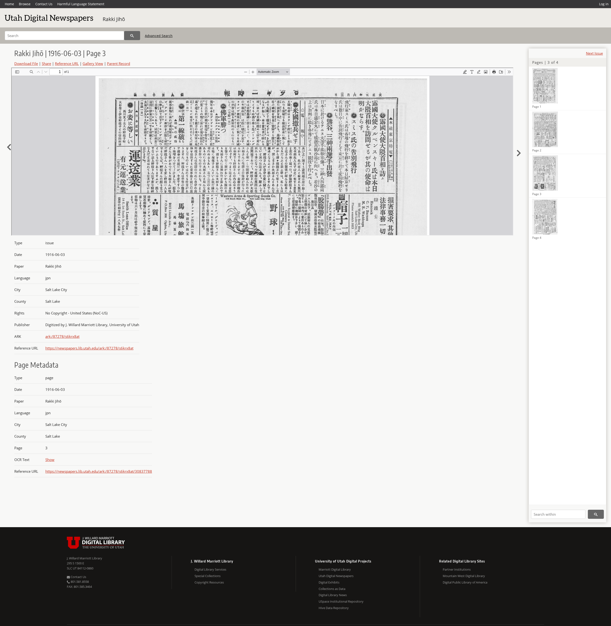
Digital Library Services (210, 569)
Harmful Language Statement (80, 4)
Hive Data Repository (334, 608)
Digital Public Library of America (465, 582)
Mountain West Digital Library (464, 576)
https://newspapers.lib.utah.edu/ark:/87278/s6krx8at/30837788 (98, 471)
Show (49, 459)
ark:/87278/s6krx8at (62, 336)
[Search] (132, 35)
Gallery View (93, 63)
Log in (604, 4)
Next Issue (594, 53)
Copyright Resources (209, 582)
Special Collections (208, 576)
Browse (25, 4)
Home (9, 4)
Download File (26, 63)
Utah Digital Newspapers (336, 576)
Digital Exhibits (329, 582)
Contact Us (44, 4)
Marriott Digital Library (335, 569)
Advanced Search (159, 35)
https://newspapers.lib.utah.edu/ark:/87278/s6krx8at (89, 348)
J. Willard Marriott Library (84, 558)
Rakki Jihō (114, 19)
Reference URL (67, 63)
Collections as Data (332, 589)
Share (46, 63)
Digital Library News (333, 595)
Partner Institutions (457, 569)
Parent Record (118, 63)
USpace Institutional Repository (341, 601)
